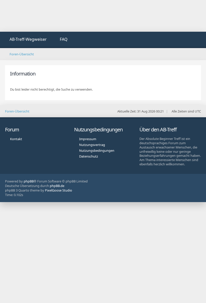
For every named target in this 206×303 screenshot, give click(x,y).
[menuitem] (25, 40)
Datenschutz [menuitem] (88, 156)
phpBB (29, 181)
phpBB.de (57, 185)
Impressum (87, 139)
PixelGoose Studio (58, 190)
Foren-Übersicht (17, 111)
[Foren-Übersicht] (103, 16)
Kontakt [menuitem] (16, 139)
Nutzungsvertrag (92, 144)
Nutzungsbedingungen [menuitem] (96, 150)
